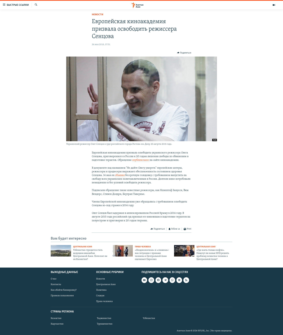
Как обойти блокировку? (63, 290)
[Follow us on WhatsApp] (172, 280)
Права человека (143, 247)
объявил (120, 175)
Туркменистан (104, 324)
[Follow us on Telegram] (165, 280)
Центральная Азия (82, 247)
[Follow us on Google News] (179, 280)
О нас (53, 279)
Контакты (56, 284)
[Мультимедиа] (273, 5)
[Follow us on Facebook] (158, 280)
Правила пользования (62, 296)
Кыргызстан (57, 324)
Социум (100, 296)
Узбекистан (149, 318)
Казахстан (56, 318)
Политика (101, 290)
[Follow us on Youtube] (144, 280)
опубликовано (141, 160)
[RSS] (186, 280)
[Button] (184, 53)
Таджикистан (104, 318)
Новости (97, 14)
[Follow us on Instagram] (151, 280)
